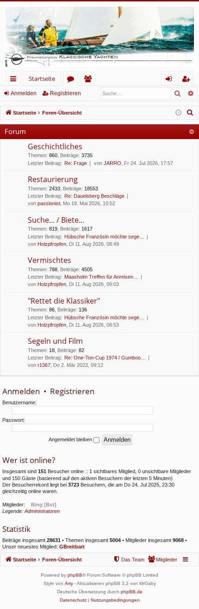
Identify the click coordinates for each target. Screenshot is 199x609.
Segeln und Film (55, 341)
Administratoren (42, 511)
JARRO (112, 163)
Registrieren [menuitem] (187, 80)
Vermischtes (49, 260)
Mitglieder (89, 80)
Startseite (42, 78)
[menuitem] (190, 113)
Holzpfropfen (51, 244)
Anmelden (24, 93)
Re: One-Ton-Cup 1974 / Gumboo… (105, 357)
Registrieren (65, 93)
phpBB (75, 575)
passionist (48, 203)
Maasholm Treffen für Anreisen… (101, 277)
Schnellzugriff (15, 80)
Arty (69, 583)
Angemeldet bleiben (71, 439)
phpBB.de (132, 591)
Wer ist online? (28, 460)
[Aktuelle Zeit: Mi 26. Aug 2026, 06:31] (178, 113)
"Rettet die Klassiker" (64, 301)
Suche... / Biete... (56, 220)
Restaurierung (53, 179)
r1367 (43, 365)
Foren (72, 80)
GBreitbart (72, 546)
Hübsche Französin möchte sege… (104, 236)
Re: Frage (75, 163)
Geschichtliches (55, 146)
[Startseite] (99, 36)
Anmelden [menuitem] (170, 80)
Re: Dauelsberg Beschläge (94, 196)
